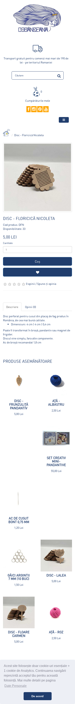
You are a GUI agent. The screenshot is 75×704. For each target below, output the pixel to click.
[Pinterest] (40, 109)
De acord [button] (37, 696)
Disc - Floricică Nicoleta (29, 135)
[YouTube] (46, 109)
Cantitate (8, 243)
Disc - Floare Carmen (19, 634)
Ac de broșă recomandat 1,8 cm (22, 342)
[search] (59, 75)
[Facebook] (28, 109)
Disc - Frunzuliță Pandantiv (18, 404)
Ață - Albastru (56, 402)
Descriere (12, 307)
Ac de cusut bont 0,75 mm (18, 520)
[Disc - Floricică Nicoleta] (37, 177)
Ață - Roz (56, 632)
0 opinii (30, 283)
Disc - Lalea (56, 575)
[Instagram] (34, 109)
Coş (37, 261)
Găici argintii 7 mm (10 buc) (19, 577)
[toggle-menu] (64, 120)
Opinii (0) (30, 307)
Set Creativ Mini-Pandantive (56, 461)
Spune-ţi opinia (46, 283)
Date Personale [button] (15, 685)
